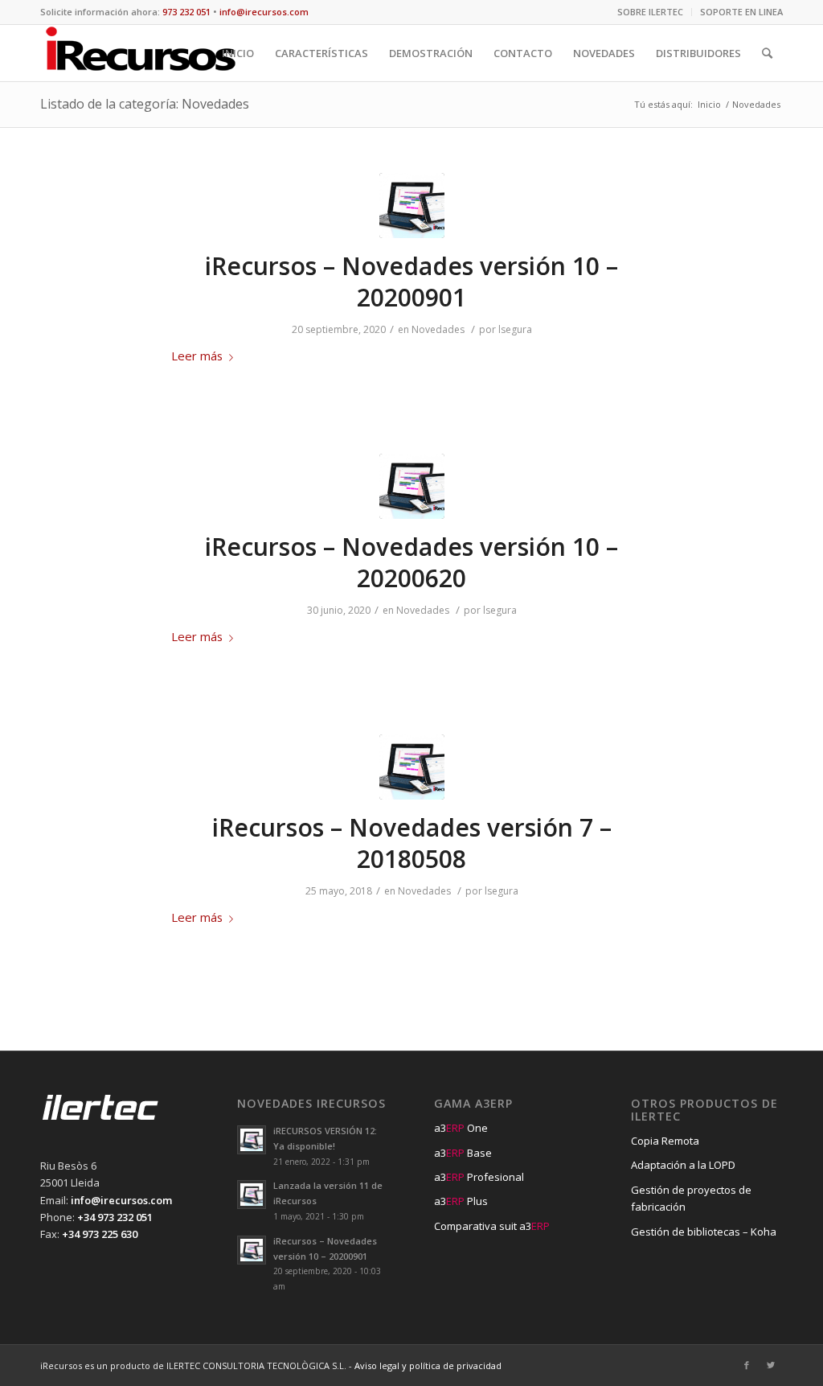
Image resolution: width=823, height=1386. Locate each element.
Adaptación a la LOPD (683, 1165)
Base (463, 1152)
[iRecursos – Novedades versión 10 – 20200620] (411, 486)
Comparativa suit (492, 1226)
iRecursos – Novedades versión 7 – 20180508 (412, 843)
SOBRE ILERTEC (650, 12)
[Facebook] (747, 1365)
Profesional (479, 1177)
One (461, 1128)
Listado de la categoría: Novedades (144, 104)
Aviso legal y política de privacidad (428, 1365)
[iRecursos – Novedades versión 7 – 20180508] (411, 767)
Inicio (709, 104)
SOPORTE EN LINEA (741, 12)
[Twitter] (771, 1365)
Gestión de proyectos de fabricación (691, 1198)
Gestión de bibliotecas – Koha (703, 1231)
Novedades (438, 329)
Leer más (197, 356)
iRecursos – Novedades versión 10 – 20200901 (411, 281)
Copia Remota (665, 1140)
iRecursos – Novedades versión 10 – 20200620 (411, 562)
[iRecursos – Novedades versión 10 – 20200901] (411, 205)
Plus (461, 1201)
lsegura (515, 329)
